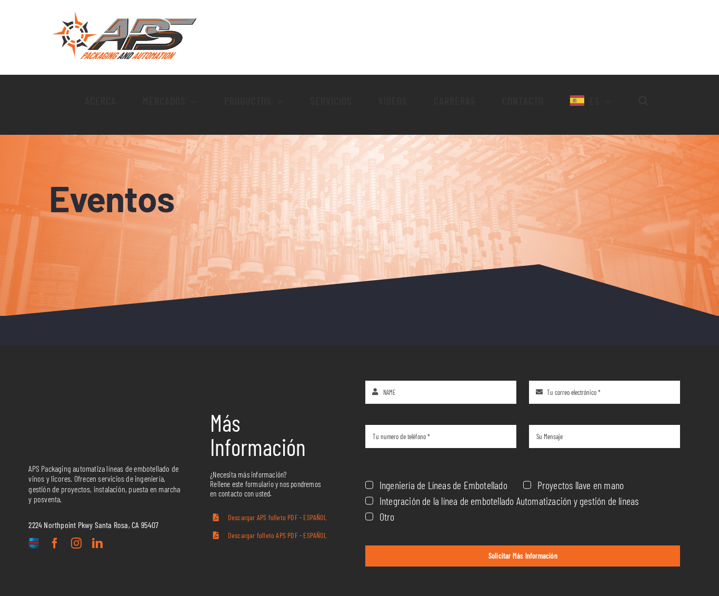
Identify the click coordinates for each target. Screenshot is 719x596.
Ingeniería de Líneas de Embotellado (443, 485)
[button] (643, 100)
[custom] (33, 544)
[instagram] (76, 543)
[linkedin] (97, 543)
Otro (387, 516)
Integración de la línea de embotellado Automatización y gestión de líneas (509, 500)
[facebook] (54, 543)
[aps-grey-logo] (94, 409)
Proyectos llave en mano (580, 485)
